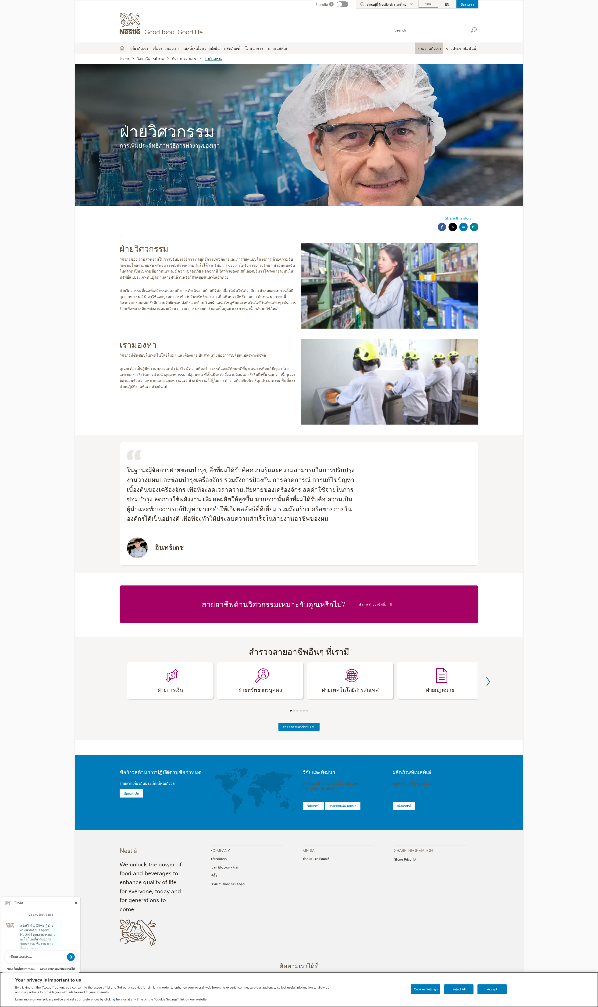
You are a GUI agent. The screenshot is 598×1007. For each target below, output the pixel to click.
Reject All (459, 989)
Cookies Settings (426, 989)
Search (473, 30)
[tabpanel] (170, 680)
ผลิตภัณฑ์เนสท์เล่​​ (411, 772)
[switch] (342, 4)
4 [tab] (301, 711)
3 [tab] (297, 711)
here (119, 999)
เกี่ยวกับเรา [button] (139, 48)
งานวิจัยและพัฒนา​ (342, 806)
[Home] (162, 24)
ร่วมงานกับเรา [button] (429, 48)
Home (122, 48)
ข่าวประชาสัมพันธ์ (316, 859)
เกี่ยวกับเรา (219, 859)
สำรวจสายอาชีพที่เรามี (299, 727)
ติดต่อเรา (467, 4)
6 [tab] (307, 711)
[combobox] (429, 30)
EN (447, 4)
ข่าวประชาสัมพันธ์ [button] (461, 48)
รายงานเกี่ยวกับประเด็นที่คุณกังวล (147, 783)
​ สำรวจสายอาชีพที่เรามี (375, 604)
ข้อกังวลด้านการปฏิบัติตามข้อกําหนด (160, 772)
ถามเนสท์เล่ (277, 48)
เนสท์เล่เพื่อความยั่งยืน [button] (201, 48)
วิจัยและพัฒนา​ (319, 772)
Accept (492, 989)
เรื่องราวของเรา (166, 48)
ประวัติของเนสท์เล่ (224, 867)
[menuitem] (428, 4)
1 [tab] (291, 711)
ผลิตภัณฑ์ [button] (232, 48)
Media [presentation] (309, 850)
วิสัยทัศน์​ (313, 806)
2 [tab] (294, 711)
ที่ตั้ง (214, 875)
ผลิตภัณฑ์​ (404, 806)
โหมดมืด (322, 4)
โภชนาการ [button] (254, 48)
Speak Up (131, 793)
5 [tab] (304, 711)
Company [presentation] (220, 850)
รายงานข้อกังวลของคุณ (228, 884)
